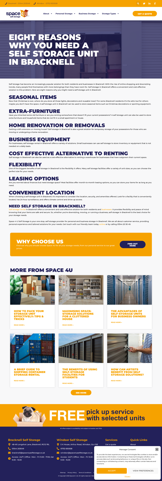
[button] (157, 449)
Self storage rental (17, 209)
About (46, 13)
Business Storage (87, 13)
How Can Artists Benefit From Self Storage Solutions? (127, 372)
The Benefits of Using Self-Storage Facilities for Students (79, 373)
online (102, 224)
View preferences (143, 470)
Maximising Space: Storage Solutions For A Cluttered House (78, 315)
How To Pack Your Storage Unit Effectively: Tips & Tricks (29, 315)
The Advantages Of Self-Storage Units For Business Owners (128, 313)
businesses (107, 209)
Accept (112, 470)
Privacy (127, 476)
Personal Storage (64, 13)
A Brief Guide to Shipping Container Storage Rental (29, 372)
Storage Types (109, 13)
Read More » (19, 325)
